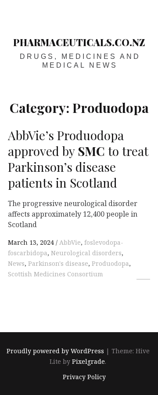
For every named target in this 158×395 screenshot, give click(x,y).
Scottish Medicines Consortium (55, 274)
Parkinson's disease (58, 263)
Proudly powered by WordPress (55, 351)
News (16, 263)
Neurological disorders (86, 253)
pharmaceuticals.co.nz (79, 42)
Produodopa (110, 263)
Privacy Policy (84, 377)
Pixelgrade (88, 362)
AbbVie (70, 242)
